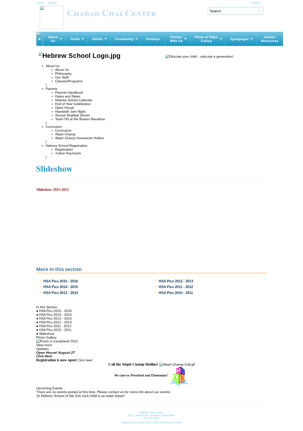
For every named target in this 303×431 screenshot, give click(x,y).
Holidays (153, 39)
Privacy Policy (173, 422)
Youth (75, 39)
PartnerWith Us (176, 39)
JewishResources (269, 39)
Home (40, 3)
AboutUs (53, 39)
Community (124, 39)
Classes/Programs (69, 81)
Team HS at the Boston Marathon (80, 119)
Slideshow (46, 333)
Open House (64, 108)
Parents (51, 89)
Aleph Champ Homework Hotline (79, 138)
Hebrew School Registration (66, 145)
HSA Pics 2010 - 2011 (176, 293)
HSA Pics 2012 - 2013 (176, 281)
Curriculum (54, 126)
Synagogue (239, 39)
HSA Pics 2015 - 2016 (60, 281)
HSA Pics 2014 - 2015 (60, 287)
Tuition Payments (68, 153)
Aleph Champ (65, 134)
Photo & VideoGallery (206, 39)
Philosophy (63, 73)
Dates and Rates (67, 96)
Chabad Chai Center (111, 12)
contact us (116, 392)
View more (44, 345)
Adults (97, 39)
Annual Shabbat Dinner (72, 115)
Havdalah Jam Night (70, 111)
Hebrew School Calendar (74, 100)
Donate (52, 3)
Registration (64, 149)
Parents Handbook (69, 92)
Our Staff (62, 77)
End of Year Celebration (73, 104)
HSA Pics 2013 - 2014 (60, 293)
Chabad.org (142, 422)
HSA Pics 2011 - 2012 (176, 287)
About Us (52, 66)
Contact (255, 3)
